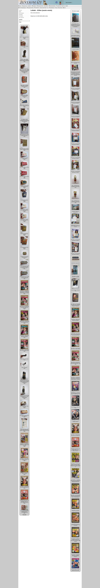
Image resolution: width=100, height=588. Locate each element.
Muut (64, 7)
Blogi (20, 11)
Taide (56, 7)
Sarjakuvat (24, 6)
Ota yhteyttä (21, 17)
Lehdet (29, 6)
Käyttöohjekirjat (22, 7)
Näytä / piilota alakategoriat (35, 12)
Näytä (24, 38)
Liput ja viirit (65, 6)
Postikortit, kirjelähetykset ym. (41, 7)
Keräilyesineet (52, 6)
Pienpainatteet (40, 6)
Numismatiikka (30, 7)
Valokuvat (58, 6)
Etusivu (20, 10)
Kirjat (19, 6)
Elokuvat (60, 7)
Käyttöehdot (21, 13)
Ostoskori (21, 14)
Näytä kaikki (24, 514)
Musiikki (34, 6)
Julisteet (46, 6)
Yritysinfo (21, 16)
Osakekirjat (51, 7)
